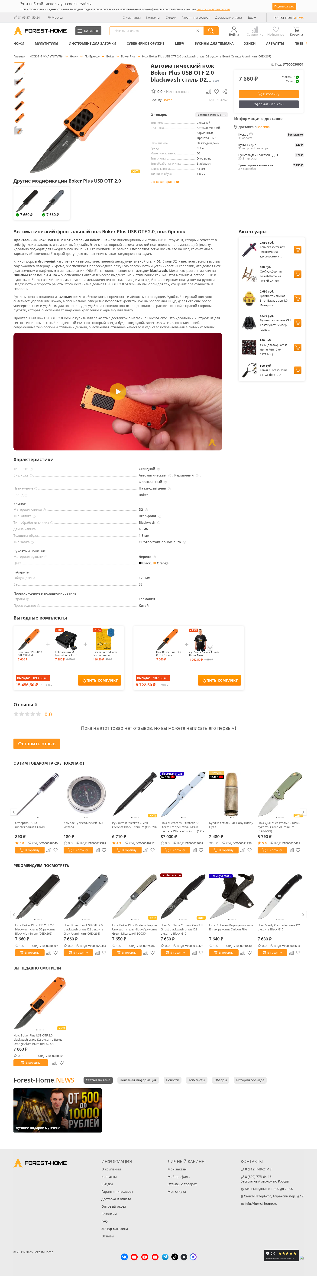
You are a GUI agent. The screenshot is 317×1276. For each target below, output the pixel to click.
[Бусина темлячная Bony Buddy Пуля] (231, 794)
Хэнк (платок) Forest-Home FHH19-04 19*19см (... (274, 349)
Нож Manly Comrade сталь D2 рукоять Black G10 (279, 927)
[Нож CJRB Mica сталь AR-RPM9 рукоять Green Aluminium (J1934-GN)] (280, 794)
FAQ (104, 1221)
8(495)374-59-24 (29, 17)
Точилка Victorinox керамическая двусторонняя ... (272, 251)
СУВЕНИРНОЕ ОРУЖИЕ (146, 43)
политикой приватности (213, 9)
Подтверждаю (284, 6)
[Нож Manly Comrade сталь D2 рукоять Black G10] (280, 896)
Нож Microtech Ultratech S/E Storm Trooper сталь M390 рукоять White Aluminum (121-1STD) (182, 827)
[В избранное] (55, 850)
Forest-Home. (43, 1080)
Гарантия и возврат (196, 17)
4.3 (118, 843)
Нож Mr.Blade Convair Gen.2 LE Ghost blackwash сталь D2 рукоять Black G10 (182, 929)
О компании (132, 17)
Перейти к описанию (211, 114)
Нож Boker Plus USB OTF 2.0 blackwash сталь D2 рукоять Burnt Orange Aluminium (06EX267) (37, 1039)
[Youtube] (134, 1257)
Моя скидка (177, 1191)
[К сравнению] (48, 850)
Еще (250, 17)
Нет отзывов (177, 91)
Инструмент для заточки (92, 43)
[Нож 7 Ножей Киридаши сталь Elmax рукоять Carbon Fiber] (231, 896)
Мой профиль (179, 1176)
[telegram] (165, 1257)
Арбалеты (275, 43)
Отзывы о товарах (182, 1184)
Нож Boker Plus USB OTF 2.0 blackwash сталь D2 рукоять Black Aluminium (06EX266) (35, 929)
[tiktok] (174, 1257)
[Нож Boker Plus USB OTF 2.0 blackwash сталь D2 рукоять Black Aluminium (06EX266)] (37, 896)
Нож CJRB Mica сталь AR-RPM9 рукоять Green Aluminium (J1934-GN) (279, 827)
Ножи (18, 43)
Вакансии (109, 1214)
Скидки (171, 17)
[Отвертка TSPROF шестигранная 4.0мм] (37, 794)
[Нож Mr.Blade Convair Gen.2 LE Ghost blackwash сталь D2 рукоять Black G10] (183, 896)
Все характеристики (165, 182)
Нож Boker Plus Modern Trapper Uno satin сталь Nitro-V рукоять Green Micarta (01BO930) (134, 929)
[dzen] (184, 1258)
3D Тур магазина (114, 1228)
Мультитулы (46, 43)
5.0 (21, 843)
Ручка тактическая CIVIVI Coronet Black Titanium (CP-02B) (134, 825)
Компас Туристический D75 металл (83, 825)
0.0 (70, 843)
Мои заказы (177, 1169)
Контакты (153, 17)
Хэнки (250, 43)
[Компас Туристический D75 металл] (86, 794)
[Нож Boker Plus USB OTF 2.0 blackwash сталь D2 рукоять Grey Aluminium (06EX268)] (86, 896)
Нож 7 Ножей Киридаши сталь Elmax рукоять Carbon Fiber (231, 927)
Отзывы (107, 1236)
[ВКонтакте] (124, 1257)
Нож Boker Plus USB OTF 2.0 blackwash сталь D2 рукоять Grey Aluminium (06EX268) (84, 929)
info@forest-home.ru (261, 1203)
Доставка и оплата (228, 17)
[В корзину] (297, 249)
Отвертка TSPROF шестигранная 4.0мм (30, 825)
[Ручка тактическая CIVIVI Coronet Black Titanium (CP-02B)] (134, 794)
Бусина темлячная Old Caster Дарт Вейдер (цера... (275, 325)
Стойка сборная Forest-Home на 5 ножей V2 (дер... (271, 276)
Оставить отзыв (36, 743)
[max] (193, 1257)
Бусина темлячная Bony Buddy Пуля (231, 825)
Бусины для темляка (214, 43)
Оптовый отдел (113, 1206)
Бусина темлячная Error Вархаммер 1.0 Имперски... (274, 300)
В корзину (271, 94)
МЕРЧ (179, 43)
